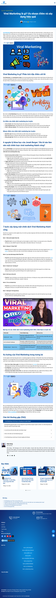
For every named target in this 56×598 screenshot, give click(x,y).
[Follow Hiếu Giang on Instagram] (10, 456)
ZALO (51, 257)
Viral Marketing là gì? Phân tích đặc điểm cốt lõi (13, 500)
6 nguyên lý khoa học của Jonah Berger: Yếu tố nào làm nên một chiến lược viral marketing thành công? (24, 502)
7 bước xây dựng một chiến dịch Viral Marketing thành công (15, 503)
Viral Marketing (6, 32)
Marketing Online (9, 10)
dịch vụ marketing (12, 412)
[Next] (53, 478)
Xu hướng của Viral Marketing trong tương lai (13, 505)
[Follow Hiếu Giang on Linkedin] (14, 456)
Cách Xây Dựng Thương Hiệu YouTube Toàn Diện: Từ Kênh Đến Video (28, 480)
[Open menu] (54, 3)
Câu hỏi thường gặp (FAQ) (9, 506)
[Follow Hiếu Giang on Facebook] (8, 456)
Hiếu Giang (25, 21)
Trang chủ (3, 10)
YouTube (35, 364)
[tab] (26, 490)
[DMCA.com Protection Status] (28, 540)
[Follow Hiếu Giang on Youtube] (12, 456)
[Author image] (21, 22)
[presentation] (9, 471)
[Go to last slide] (3, 478)
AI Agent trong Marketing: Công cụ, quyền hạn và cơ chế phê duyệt (46, 480)
